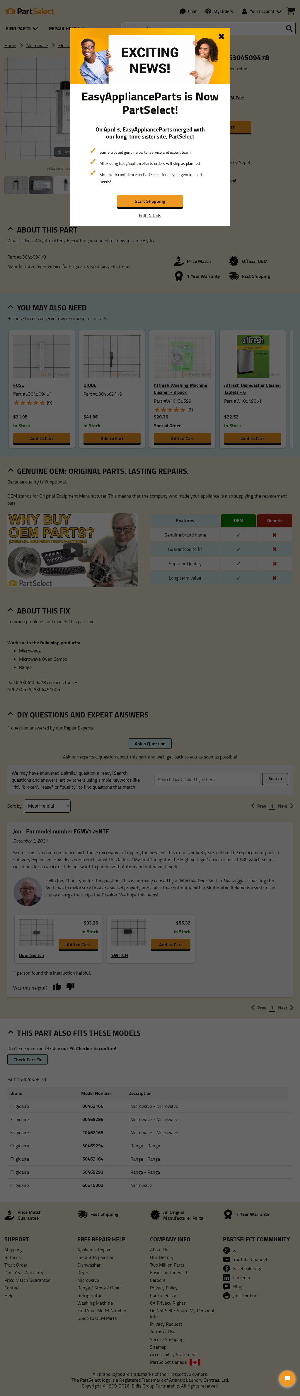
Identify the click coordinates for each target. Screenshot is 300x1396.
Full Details (150, 215)
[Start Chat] (287, 1379)
